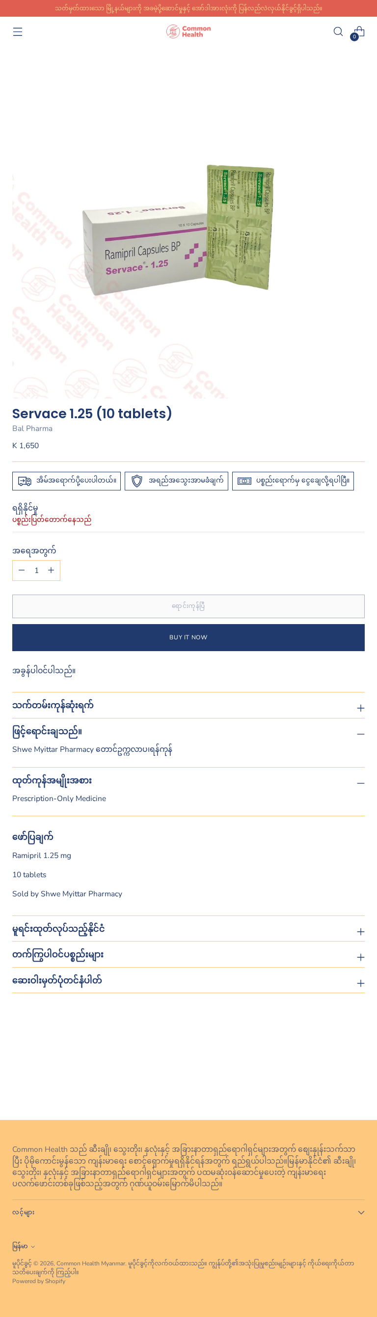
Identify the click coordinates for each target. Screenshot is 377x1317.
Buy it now (188, 637)
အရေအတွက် (34, 550)
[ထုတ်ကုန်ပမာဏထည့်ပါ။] (21, 570)
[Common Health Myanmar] (188, 31)
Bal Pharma (32, 428)
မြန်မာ (20, 1246)
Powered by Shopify (38, 1281)
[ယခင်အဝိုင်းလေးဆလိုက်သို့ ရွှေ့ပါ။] (333, 1086)
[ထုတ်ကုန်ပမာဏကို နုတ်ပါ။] (51, 570)
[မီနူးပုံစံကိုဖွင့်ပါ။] (17, 32)
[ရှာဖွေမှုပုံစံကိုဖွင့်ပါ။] (338, 32)
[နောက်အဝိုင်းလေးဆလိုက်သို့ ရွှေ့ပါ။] (356, 1086)
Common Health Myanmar (90, 1263)
